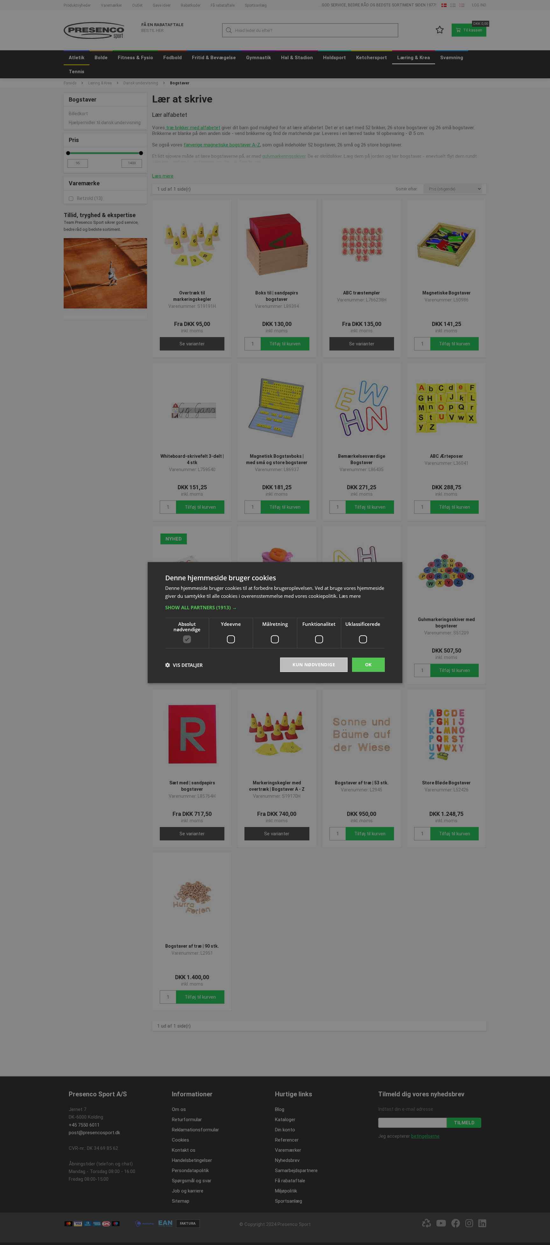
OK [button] (368, 664)
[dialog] (275, 622)
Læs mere (350, 595)
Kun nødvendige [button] (314, 664)
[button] (275, 607)
